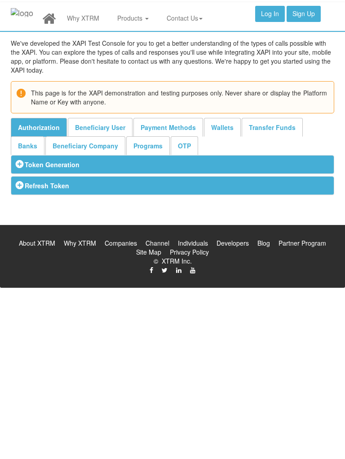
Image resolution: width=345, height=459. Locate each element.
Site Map (148, 251)
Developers (233, 242)
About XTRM (37, 242)
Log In (270, 13)
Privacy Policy (189, 251)
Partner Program (302, 242)
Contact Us (182, 17)
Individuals (193, 242)
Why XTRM (83, 17)
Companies (121, 242)
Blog (263, 242)
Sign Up (303, 13)
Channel (157, 242)
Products (130, 17)
